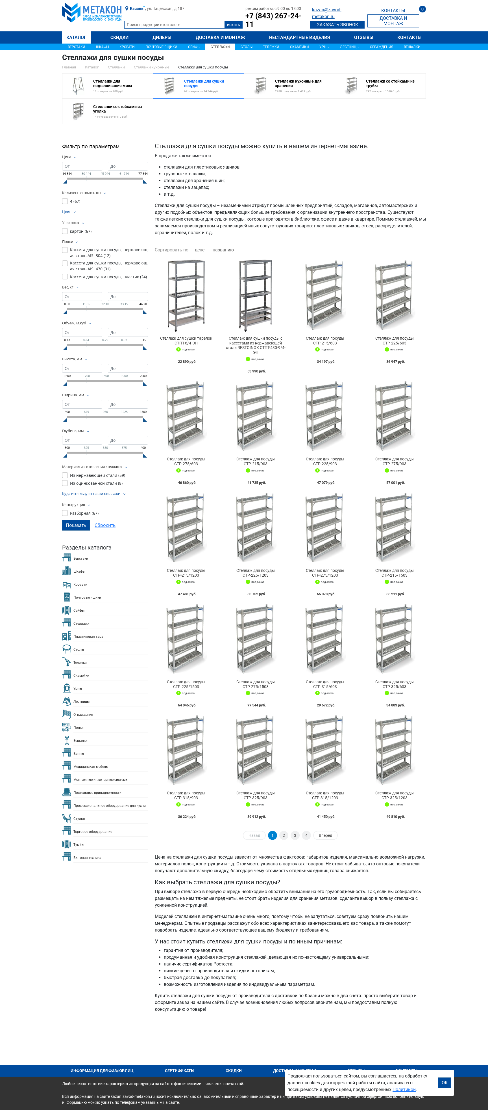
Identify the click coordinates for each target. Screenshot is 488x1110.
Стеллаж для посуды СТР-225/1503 (186, 684)
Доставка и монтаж (220, 37)
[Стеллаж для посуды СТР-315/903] (186, 750)
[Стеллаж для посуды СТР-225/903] (325, 416)
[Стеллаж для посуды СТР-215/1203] (186, 528)
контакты (393, 10)
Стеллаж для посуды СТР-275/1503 (255, 684)
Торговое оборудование (92, 832)
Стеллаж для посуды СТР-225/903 (325, 461)
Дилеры (161, 37)
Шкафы (102, 47)
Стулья (79, 819)
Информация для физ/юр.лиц (102, 1070)
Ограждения (381, 47)
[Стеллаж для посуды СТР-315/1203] (325, 750)
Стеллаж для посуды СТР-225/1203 (255, 572)
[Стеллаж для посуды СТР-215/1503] (394, 528)
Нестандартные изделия (299, 37)
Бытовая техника (87, 858)
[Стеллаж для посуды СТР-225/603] (394, 296)
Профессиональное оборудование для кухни (109, 806)
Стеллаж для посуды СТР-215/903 (255, 461)
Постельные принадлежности (97, 793)
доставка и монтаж (393, 21)
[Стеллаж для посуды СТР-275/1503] (256, 639)
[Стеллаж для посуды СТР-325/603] (394, 639)
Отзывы (363, 37)
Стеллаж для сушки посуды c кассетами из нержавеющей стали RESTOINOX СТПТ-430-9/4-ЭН (256, 345)
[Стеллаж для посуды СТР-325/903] (256, 750)
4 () (75, 201)
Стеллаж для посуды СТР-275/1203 (325, 572)
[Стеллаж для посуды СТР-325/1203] (394, 750)
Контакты (409, 37)
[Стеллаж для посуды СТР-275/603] (186, 416)
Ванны (78, 754)
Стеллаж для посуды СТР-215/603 (325, 340)
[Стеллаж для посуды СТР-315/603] (325, 639)
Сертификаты (179, 1070)
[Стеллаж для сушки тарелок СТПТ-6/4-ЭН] (186, 296)
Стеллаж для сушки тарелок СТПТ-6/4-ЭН (186, 340)
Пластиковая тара (88, 637)
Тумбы (78, 845)
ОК (445, 1082)
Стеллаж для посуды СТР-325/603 (394, 684)
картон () (80, 231)
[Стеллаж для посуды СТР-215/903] (256, 416)
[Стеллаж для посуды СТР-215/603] (325, 296)
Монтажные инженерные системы (100, 780)
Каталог (76, 37)
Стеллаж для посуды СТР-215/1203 (186, 572)
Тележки (271, 47)
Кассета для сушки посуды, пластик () (108, 276)
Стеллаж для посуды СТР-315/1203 (325, 795)
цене (199, 250)
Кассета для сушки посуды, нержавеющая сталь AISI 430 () (108, 265)
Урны (324, 47)
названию (223, 250)
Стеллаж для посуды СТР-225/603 (394, 340)
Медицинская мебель (90, 767)
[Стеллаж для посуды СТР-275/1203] (325, 528)
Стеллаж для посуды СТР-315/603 (325, 684)
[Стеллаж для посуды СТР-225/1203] (256, 528)
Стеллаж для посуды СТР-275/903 (394, 461)
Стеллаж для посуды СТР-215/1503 (394, 572)
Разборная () (84, 513)
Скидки (119, 37)
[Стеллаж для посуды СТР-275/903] (394, 416)
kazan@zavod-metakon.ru (326, 13)
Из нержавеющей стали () (97, 475)
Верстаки (76, 47)
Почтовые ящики (161, 47)
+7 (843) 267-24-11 (273, 20)
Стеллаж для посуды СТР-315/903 (186, 795)
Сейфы (194, 47)
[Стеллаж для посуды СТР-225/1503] (186, 639)
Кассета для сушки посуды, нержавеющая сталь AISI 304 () (108, 252)
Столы (246, 47)
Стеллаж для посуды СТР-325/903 (255, 795)
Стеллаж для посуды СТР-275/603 (186, 461)
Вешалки (412, 47)
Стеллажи (220, 47)
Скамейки (299, 47)
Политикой (404, 1089)
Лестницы (349, 47)
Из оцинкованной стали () (96, 483)
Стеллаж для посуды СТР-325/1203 (394, 795)
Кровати (127, 47)
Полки (78, 728)
